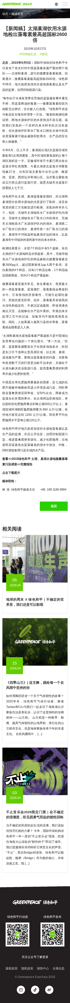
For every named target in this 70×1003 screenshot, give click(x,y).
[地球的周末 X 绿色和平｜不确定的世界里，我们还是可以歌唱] (35, 558)
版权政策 (12, 968)
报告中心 (43, 968)
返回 (54, 506)
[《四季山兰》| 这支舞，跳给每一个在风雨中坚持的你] (35, 641)
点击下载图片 (11, 472)
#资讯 (44, 54)
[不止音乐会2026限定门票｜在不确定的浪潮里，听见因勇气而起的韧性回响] (35, 771)
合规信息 (59, 968)
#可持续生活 (28, 54)
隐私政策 (27, 968)
